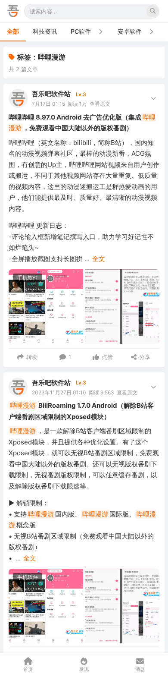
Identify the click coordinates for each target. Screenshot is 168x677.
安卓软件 (130, 31)
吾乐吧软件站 (51, 94)
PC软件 (81, 31)
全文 (98, 259)
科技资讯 (45, 31)
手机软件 (27, 277)
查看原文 (100, 104)
